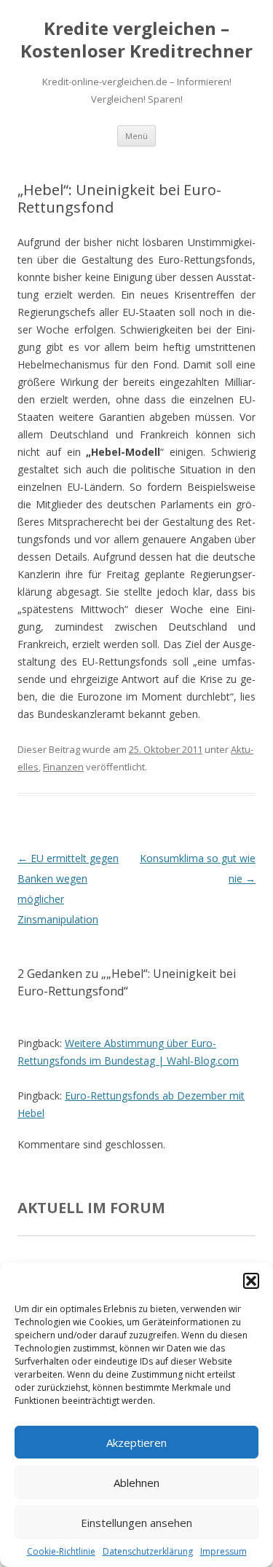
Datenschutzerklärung (148, 1551)
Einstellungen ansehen (136, 1522)
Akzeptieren (136, 1442)
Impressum (223, 1551)
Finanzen (63, 766)
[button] (251, 1281)
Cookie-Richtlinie (61, 1551)
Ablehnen (136, 1482)
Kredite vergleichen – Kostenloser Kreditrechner (136, 40)
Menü (136, 135)
